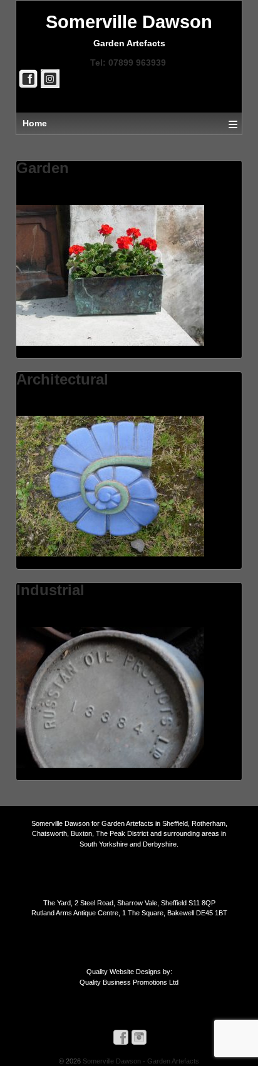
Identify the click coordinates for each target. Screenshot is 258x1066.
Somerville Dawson (129, 22)
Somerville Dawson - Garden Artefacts (140, 1061)
